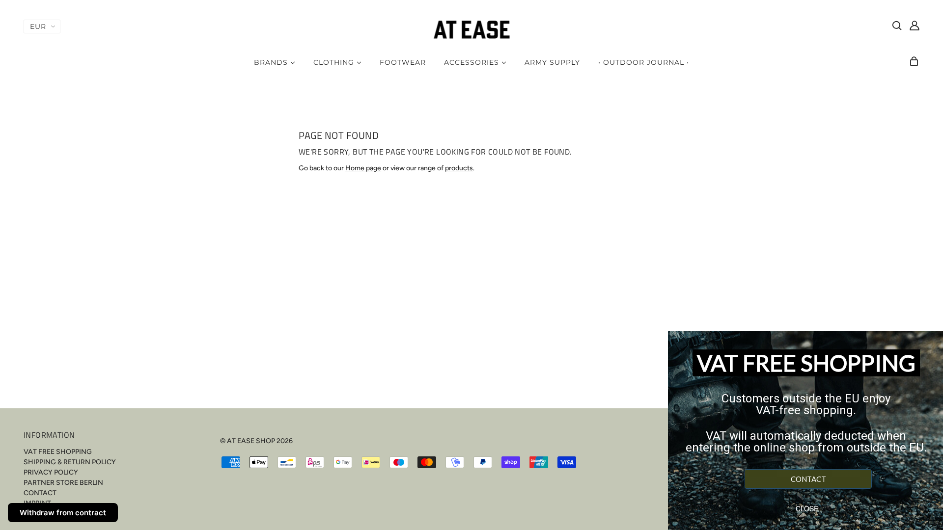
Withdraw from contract (63, 512)
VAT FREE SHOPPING (58, 452)
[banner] (472, 29)
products (459, 168)
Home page (363, 168)
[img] (897, 25)
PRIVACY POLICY (51, 472)
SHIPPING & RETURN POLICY (70, 462)
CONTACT (40, 493)
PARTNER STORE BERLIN (63, 482)
